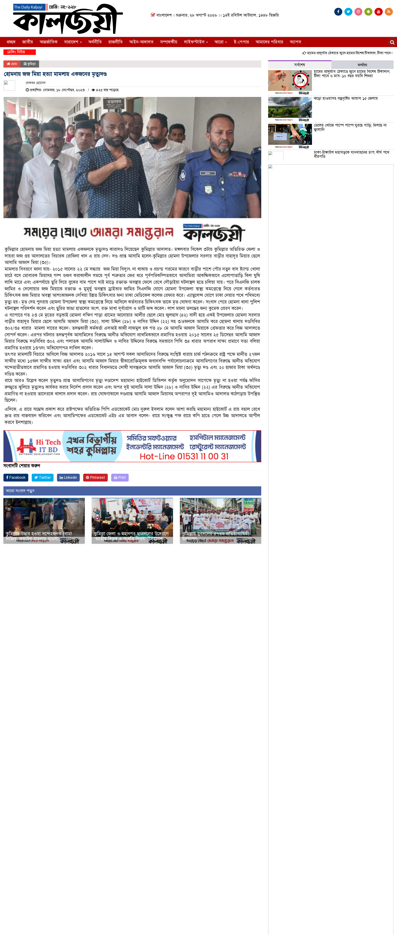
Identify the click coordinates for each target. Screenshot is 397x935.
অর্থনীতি (95, 42)
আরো (220, 42)
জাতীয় (27, 42)
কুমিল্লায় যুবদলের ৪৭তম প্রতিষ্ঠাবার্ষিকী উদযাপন (215, 536)
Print (121, 477)
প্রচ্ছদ (11, 42)
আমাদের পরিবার (269, 42)
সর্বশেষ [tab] (299, 64)
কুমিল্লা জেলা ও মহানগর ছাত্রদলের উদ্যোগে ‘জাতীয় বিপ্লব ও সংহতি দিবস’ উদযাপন (131, 536)
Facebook (17, 477)
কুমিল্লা (32, 64)
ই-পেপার (241, 42)
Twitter (44, 477)
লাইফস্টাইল (195, 42)
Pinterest (97, 477)
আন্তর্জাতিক (48, 42)
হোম (13, 64)
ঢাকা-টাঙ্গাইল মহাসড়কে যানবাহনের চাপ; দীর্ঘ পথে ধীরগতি (351, 154)
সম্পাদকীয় (168, 42)
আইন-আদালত (141, 42)
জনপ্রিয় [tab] (362, 65)
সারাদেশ (71, 42)
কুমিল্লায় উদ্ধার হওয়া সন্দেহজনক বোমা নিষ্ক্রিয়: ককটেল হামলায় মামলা (39, 536)
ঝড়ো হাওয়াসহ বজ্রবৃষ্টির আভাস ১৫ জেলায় (346, 98)
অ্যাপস (295, 42)
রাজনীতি (115, 42)
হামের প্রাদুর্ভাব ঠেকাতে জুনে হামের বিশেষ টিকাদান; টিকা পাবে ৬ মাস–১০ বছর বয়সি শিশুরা (352, 73)
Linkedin (70, 477)
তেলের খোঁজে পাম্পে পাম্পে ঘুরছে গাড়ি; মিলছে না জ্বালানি (350, 127)
